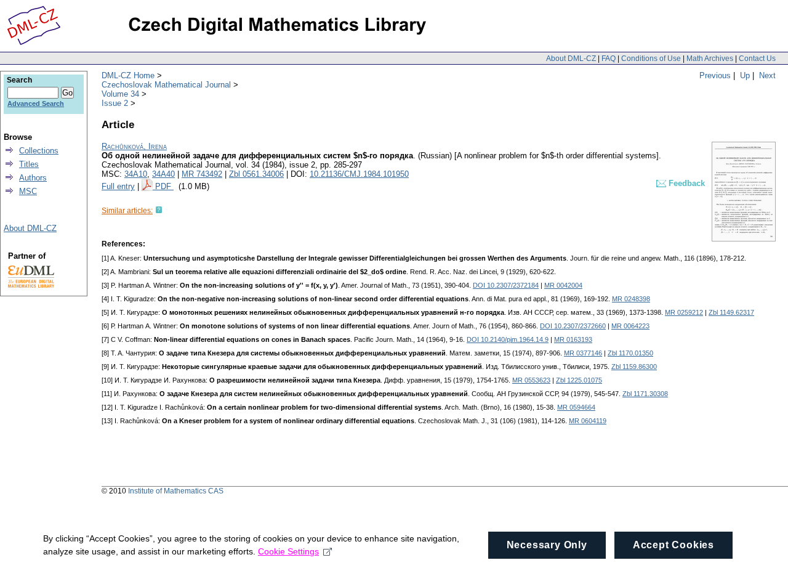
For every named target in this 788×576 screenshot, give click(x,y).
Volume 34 (120, 94)
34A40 (163, 174)
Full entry (118, 186)
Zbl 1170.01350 (630, 353)
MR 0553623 (531, 380)
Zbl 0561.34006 (256, 174)
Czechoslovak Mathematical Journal (166, 84)
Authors (33, 177)
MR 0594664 (576, 407)
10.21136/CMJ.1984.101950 (359, 174)
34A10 (135, 174)
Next (767, 75)
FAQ (608, 58)
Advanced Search (35, 103)
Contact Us (757, 58)
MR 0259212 (684, 312)
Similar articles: (127, 210)
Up (745, 75)
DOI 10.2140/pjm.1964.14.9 (508, 339)
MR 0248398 (631, 298)
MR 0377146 (583, 353)
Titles (29, 164)
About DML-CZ (571, 58)
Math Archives (709, 58)
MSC (28, 191)
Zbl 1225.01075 (579, 380)
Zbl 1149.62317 (731, 312)
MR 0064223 (630, 326)
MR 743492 (202, 174)
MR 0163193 (573, 339)
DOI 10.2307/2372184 (506, 285)
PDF (164, 186)
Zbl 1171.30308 (645, 393)
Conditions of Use (651, 58)
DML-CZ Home (128, 75)
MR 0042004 (563, 285)
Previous (715, 75)
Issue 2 (115, 103)
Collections (38, 150)
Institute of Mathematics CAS (175, 491)
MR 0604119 (587, 420)
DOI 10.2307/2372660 (573, 326)
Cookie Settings (288, 551)
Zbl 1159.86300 (634, 366)
